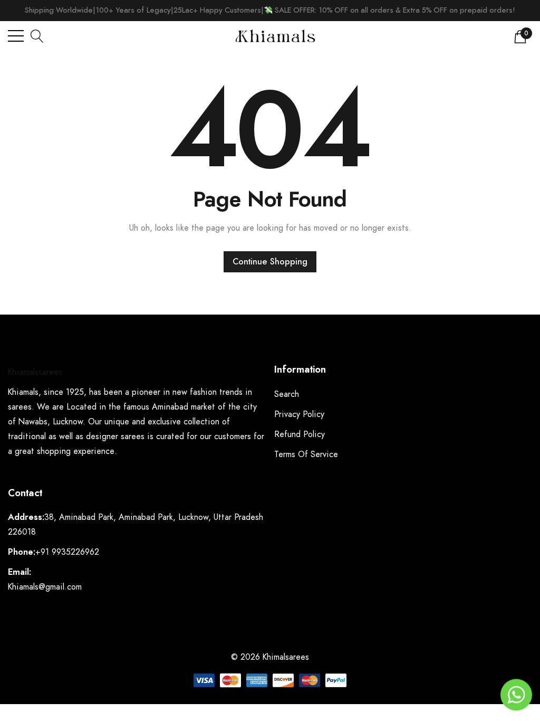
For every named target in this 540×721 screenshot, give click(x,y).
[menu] (16, 36)
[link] (34, 680)
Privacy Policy (299, 414)
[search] (37, 36)
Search (286, 394)
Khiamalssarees (35, 372)
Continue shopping (270, 262)
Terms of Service (306, 454)
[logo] (275, 36)
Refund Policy (299, 434)
